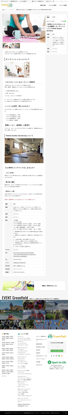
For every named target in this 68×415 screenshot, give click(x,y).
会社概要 (38, 361)
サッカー (20, 392)
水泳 (19, 389)
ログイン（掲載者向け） (38, 1)
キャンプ (20, 366)
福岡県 (3, 370)
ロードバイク (21, 372)
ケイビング (28, 354)
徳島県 (3, 367)
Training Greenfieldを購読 (57, 342)
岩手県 (11, 336)
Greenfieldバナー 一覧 (41, 355)
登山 (19, 347)
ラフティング (21, 358)
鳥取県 (3, 363)
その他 (26, 406)
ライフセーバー (21, 345)
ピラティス (23, 376)
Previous (5, 28)
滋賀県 (3, 358)
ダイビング (20, 341)
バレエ (23, 386)
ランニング (23, 389)
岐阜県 (11, 348)
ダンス (19, 386)
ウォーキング (21, 383)
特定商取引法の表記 (40, 347)
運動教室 (29, 379)
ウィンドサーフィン (22, 338)
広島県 (7, 361)
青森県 (7, 336)
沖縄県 (8, 373)
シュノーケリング (22, 343)
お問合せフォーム (21, 265)
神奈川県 (8, 342)
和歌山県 (12, 358)
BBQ (24, 366)
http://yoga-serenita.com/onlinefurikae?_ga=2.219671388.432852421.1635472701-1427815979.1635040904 (24, 254)
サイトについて (4, 1)
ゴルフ (19, 394)
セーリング (20, 340)
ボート (27, 345)
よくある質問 (23, 1)
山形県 (11, 338)
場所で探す (43, 5)
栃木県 (11, 344)
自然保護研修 (21, 406)
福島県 (3, 340)
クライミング (24, 347)
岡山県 (3, 361)
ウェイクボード (21, 360)
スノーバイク (21, 400)
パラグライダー (21, 354)
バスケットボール (22, 395)
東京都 (3, 342)
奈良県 (7, 358)
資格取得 (20, 404)
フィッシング (21, 363)
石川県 (3, 352)
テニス (28, 389)
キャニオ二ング (21, 352)
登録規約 (38, 353)
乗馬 (23, 394)
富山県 (11, 352)
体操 (25, 379)
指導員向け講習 (26, 404)
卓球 (26, 390)
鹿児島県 (4, 373)
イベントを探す (63, 5)
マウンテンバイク (22, 370)
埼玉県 (3, 344)
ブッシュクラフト (22, 367)
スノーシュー (28, 400)
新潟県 (7, 352)
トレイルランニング (22, 350)
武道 (27, 392)
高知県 (11, 365)
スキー (19, 398)
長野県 (11, 350)
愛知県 (3, 348)
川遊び (26, 363)
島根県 (11, 361)
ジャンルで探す (53, 5)
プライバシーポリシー (41, 358)
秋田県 (3, 338)
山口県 (7, 363)
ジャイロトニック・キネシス (24, 378)
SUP (28, 338)
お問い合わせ (39, 364)
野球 (24, 392)
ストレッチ (20, 379)
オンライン (4, 376)
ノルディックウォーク (23, 384)
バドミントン (21, 390)
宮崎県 (11, 371)
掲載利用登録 (39, 344)
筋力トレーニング (22, 381)
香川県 (7, 365)
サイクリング (29, 373)
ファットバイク (21, 373)
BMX (28, 370)
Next (43, 28)
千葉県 (12, 342)
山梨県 (7, 350)
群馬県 (3, 346)
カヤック (24, 356)
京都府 (11, 357)
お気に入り (48, 1)
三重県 (3, 350)
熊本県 (3, 371)
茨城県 (7, 344)
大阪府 (3, 357)
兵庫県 (7, 357)
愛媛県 (3, 365)
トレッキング (21, 349)
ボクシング (29, 395)
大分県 (7, 371)
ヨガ (19, 376)
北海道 (3, 336)
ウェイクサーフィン (22, 361)
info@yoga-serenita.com (19, 262)
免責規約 (38, 350)
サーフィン (20, 336)
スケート (20, 401)
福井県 (3, 354)
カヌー (19, 356)
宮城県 (7, 338)
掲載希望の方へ (14, 1)
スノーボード (25, 398)
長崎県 (11, 370)
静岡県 (7, 348)
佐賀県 (7, 370)
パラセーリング (27, 340)
